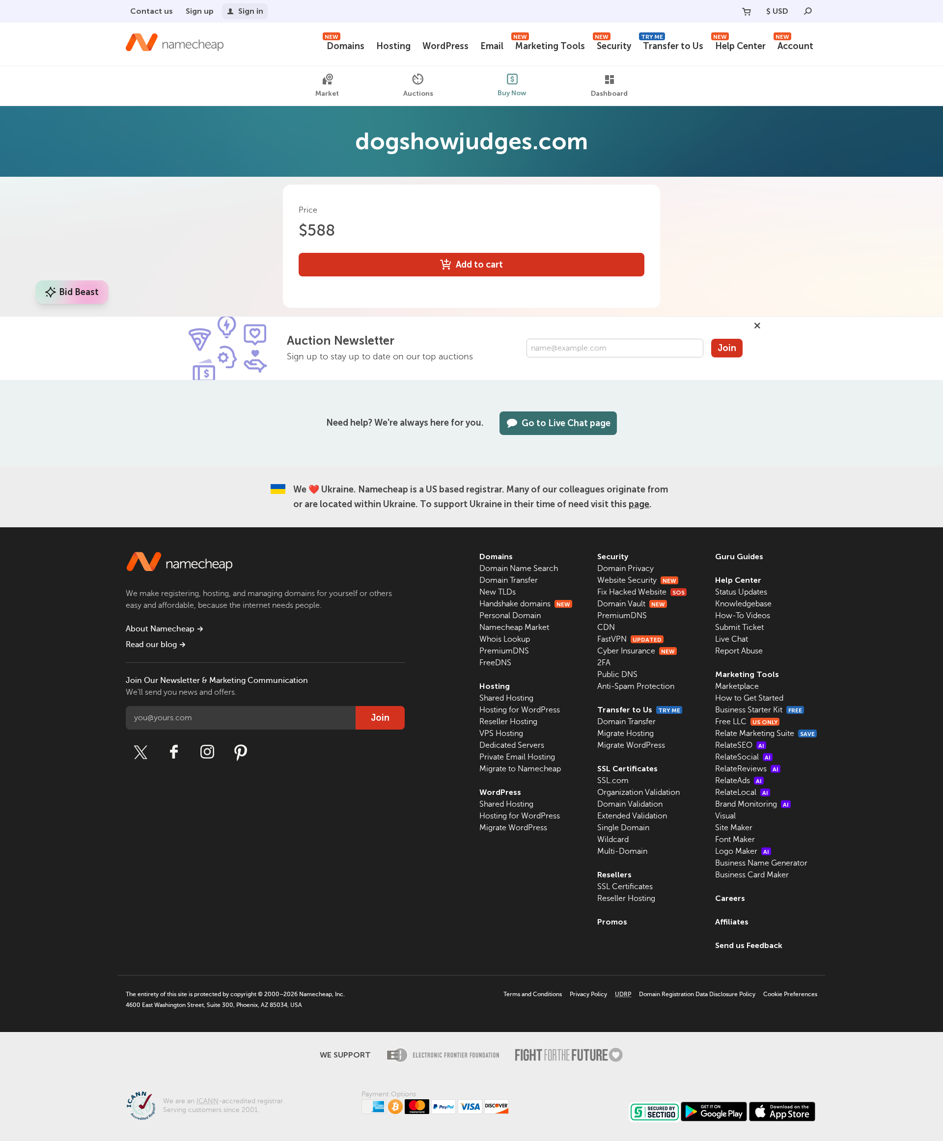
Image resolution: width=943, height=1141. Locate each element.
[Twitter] (140, 752)
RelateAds (738, 780)
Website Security (636, 580)
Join (727, 348)
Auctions (418, 93)
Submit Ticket (739, 627)
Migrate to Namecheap (520, 768)
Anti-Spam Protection (635, 686)
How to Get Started (749, 698)
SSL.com (613, 780)
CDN (606, 627)
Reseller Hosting (508, 721)
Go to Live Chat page (566, 423)
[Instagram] (207, 752)
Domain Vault (631, 603)
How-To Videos (742, 615)
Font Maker (735, 839)
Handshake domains (524, 603)
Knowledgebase (743, 603)
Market (327, 93)
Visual (725, 816)
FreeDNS (495, 662)
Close (757, 325)
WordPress (445, 46)
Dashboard (609, 93)
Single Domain (623, 827)
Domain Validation (630, 804)
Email (491, 46)
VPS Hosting (501, 733)
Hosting (393, 46)
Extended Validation (632, 816)
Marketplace (737, 686)
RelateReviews (746, 768)
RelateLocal (741, 792)
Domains (344, 45)
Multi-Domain (622, 851)
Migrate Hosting (625, 733)
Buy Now (512, 92)
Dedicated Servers (511, 745)
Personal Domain (510, 615)
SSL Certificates (627, 768)
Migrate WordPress (513, 827)
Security (613, 45)
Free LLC (746, 721)
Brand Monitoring (752, 804)
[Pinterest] (240, 752)
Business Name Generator (761, 863)
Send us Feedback (748, 945)
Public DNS (617, 674)
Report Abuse (739, 651)
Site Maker (733, 827)
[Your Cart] (746, 11)
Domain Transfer (508, 580)
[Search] (808, 11)
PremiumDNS (504, 651)
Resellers (614, 874)
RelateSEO (739, 745)
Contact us (151, 11)
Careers (730, 898)
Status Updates (741, 592)
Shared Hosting (506, 698)
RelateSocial (743, 757)
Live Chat (731, 639)
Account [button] (794, 45)
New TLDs (497, 592)
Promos (612, 921)
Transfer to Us (672, 45)
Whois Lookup (504, 639)
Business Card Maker (752, 874)
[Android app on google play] (714, 1111)
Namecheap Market (514, 627)
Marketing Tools (549, 45)
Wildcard (613, 839)
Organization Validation (638, 792)
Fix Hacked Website (641, 592)
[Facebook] (174, 752)
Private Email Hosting (517, 757)
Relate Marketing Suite (765, 733)
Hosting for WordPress (519, 710)
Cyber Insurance (636, 651)
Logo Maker (742, 851)
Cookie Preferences (790, 994)
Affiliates (732, 921)
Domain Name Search (518, 568)
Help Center (739, 45)
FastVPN (629, 639)
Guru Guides (739, 556)
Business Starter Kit (758, 710)
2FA (603, 662)
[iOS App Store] (782, 1111)
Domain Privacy (625, 568)
